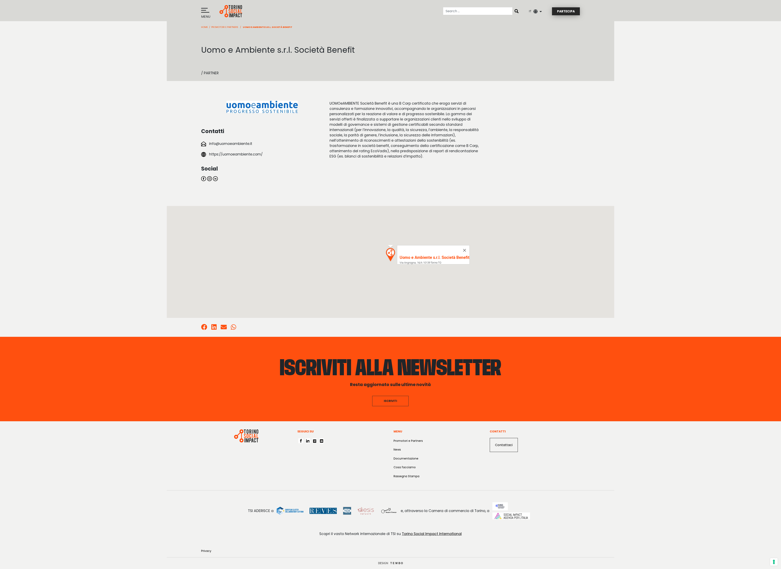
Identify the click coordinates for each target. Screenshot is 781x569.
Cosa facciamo (405, 467)
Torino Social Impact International (432, 533)
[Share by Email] (224, 328)
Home (204, 27)
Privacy (206, 551)
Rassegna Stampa (406, 476)
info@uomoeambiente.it (230, 143)
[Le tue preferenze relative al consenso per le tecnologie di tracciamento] (774, 562)
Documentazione (406, 458)
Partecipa (566, 11)
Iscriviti (390, 401)
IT (530, 11)
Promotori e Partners (224, 27)
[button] (390, 254)
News (397, 450)
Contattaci (504, 445)
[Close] (464, 250)
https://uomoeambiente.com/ (236, 154)
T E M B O (396, 563)
